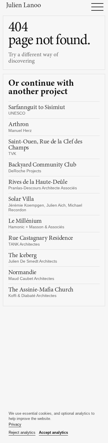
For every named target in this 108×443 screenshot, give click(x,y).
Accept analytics (53, 432)
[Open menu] (97, 7)
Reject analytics (22, 432)
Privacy (15, 424)
